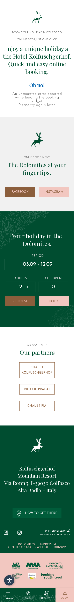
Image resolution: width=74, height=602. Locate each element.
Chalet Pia (37, 406)
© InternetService (57, 531)
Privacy (60, 547)
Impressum (48, 544)
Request (20, 301)
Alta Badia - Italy (37, 490)
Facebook (20, 192)
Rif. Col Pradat (37, 389)
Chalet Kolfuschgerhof (37, 370)
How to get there (41, 513)
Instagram (53, 192)
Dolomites (26, 544)
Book (54, 301)
